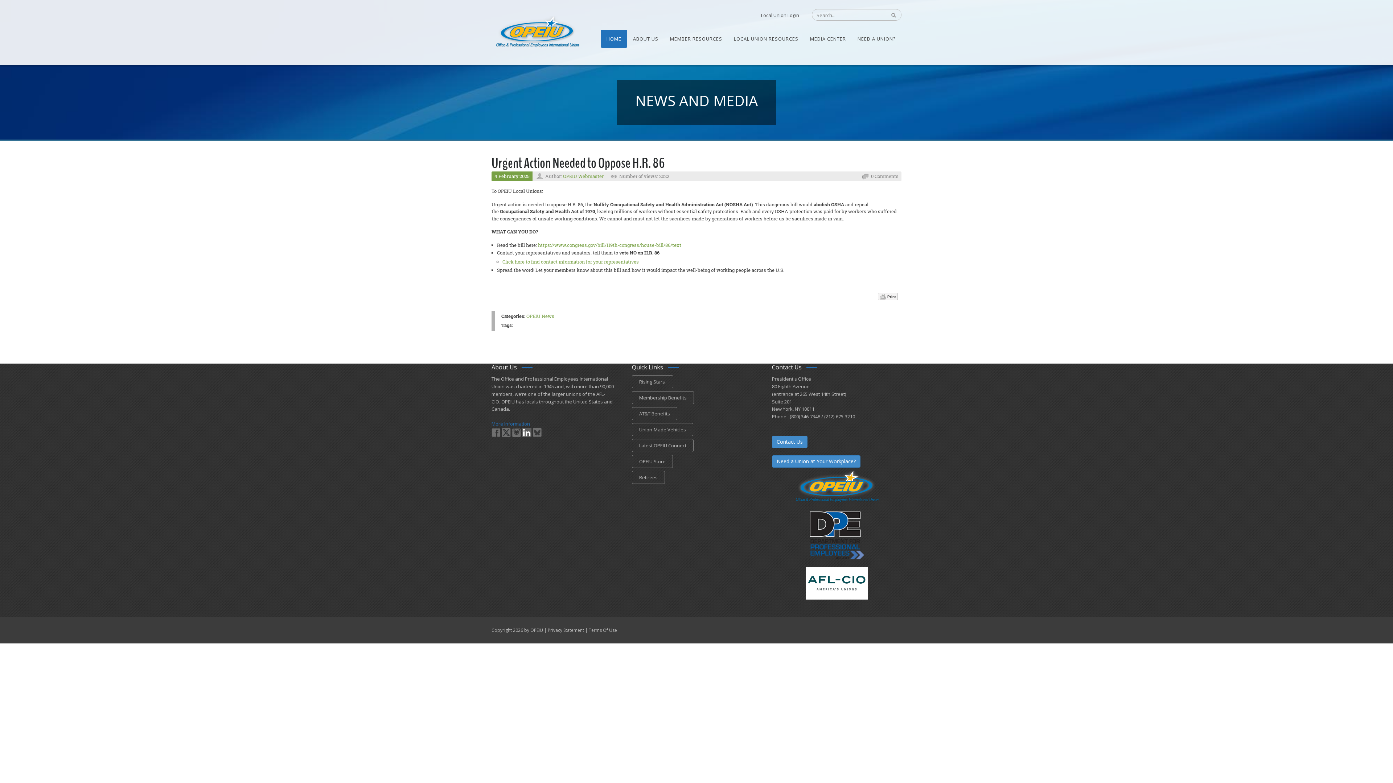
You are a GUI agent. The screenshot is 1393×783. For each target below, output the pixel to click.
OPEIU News (540, 316)
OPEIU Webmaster (583, 176)
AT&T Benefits (654, 413)
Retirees (648, 477)
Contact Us (790, 441)
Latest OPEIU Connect (662, 445)
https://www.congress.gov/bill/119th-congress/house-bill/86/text (609, 245)
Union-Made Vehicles (662, 429)
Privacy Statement (566, 630)
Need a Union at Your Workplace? (816, 461)
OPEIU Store (652, 461)
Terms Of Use (603, 630)
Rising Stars (652, 381)
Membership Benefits (663, 397)
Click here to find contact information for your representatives (570, 261)
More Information (511, 423)
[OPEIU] (537, 32)
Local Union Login (780, 15)
